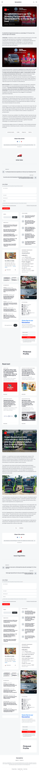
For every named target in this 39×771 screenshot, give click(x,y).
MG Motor (23, 398)
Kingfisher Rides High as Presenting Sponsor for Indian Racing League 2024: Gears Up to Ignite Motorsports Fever (10, 373)
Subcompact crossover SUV (26, 270)
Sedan (22, 267)
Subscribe (28, 337)
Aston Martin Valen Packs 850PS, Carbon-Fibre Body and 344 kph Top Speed (9, 245)
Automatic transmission (27, 250)
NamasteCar (18, 2)
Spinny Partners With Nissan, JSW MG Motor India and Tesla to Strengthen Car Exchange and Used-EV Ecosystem (10, 240)
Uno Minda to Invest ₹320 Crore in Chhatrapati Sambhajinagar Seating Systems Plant (10, 710)
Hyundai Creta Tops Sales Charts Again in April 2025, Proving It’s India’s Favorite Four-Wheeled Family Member (30, 618)
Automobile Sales (25, 251)
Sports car (25, 267)
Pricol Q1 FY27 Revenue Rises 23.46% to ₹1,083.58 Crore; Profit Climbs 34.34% (30, 637)
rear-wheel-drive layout (26, 266)
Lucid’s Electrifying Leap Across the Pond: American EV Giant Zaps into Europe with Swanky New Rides (10, 290)
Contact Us (21, 760)
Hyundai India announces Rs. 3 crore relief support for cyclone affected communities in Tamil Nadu (30, 631)
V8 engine (26, 272)
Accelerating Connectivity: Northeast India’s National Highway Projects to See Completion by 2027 (8, 297)
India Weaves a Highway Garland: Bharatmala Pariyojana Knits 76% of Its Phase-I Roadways (29, 625)
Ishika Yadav (19, 160)
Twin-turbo (23, 272)
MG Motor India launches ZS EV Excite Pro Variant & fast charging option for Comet (28, 403)
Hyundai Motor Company (26, 368)
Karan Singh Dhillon (19, 555)
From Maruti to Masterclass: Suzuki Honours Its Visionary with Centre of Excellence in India (10, 685)
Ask (15, 325)
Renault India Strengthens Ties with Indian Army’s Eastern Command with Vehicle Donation (9, 310)
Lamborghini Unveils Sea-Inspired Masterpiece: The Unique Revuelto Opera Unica (10, 304)
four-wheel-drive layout (28, 260)
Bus (16, 527)
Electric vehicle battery (30, 258)
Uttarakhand (21, 527)
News (8, 9)
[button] (2, 2)
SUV (33, 270)
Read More (5, 394)
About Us (17, 760)
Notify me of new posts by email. (32, 205)
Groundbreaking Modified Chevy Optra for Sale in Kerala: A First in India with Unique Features (30, 243)
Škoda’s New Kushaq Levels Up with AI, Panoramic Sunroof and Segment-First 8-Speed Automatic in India (10, 704)
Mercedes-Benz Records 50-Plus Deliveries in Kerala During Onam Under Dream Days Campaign (9, 230)
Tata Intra (30, 132)
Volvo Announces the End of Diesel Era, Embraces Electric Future (30, 216)
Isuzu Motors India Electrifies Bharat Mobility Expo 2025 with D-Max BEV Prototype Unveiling (30, 612)
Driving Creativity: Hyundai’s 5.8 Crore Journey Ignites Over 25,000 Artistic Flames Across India (28, 372)
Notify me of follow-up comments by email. (9, 205)
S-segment (31, 266)
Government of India (25, 265)
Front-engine (26, 262)
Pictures (6, 368)
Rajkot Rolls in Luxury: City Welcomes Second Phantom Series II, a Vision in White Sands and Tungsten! (9, 317)
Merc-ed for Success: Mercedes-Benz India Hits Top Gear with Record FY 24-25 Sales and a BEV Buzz (30, 222)
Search (4, 214)
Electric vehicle (24, 258)
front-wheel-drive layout (27, 263)
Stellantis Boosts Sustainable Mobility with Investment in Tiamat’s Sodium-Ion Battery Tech (9, 403)
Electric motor (28, 257)
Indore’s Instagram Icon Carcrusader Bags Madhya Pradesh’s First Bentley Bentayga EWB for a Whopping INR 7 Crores (30, 229)
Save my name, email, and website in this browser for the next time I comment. (15, 203)
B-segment (23, 257)
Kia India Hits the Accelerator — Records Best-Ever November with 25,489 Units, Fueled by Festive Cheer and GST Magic (30, 236)
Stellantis (10, 398)
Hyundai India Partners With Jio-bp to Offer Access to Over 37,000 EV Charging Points (10, 226)
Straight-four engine (26, 269)
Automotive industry (10, 132)
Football (18, 132)
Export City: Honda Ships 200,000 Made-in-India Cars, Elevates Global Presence (10, 697)
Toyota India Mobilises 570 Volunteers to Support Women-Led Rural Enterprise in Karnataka (10, 235)
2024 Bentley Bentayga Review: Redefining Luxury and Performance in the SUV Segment (10, 691)
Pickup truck (24, 132)
